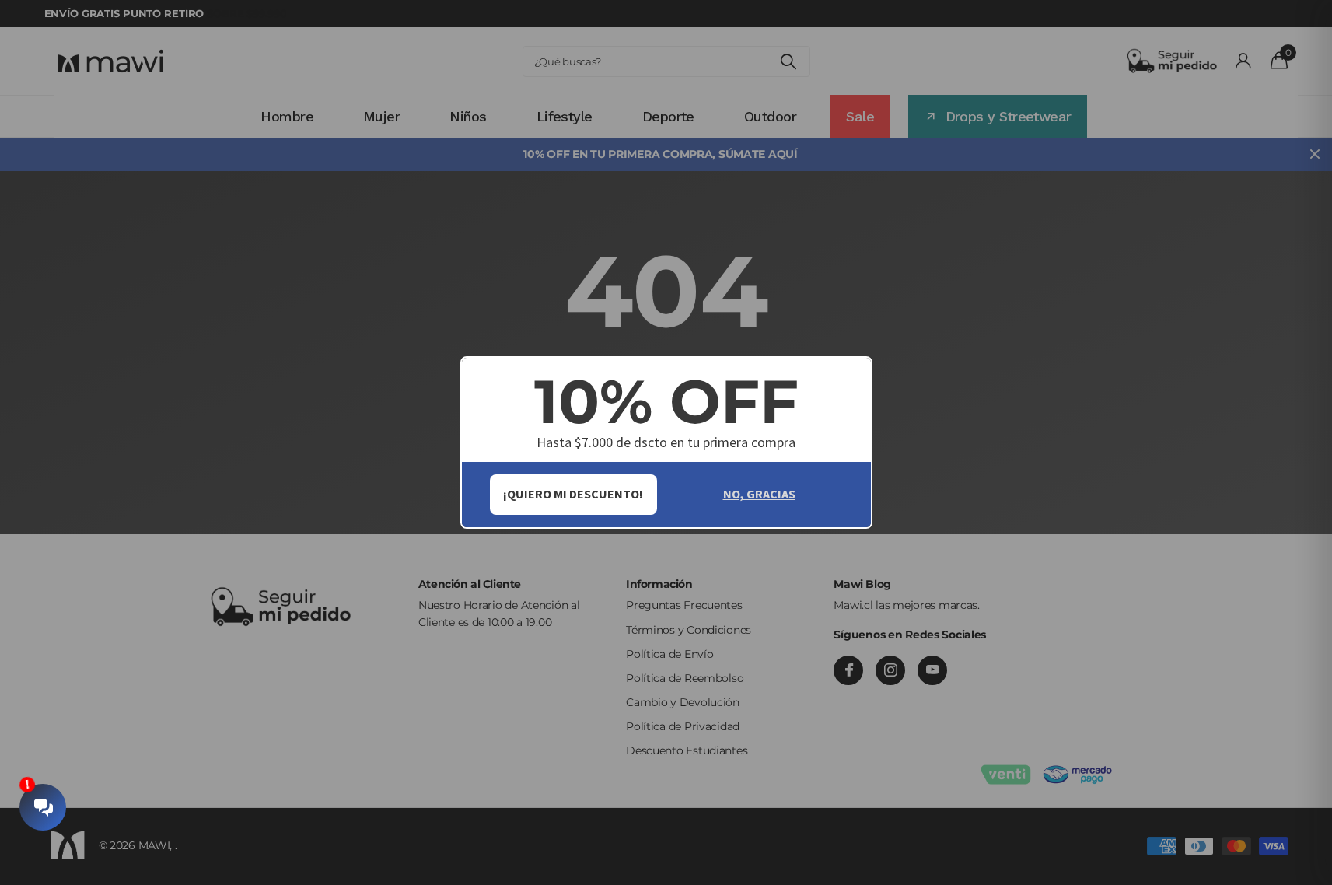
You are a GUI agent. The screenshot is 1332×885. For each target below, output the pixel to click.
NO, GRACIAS (759, 494)
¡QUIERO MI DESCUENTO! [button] (573, 494)
